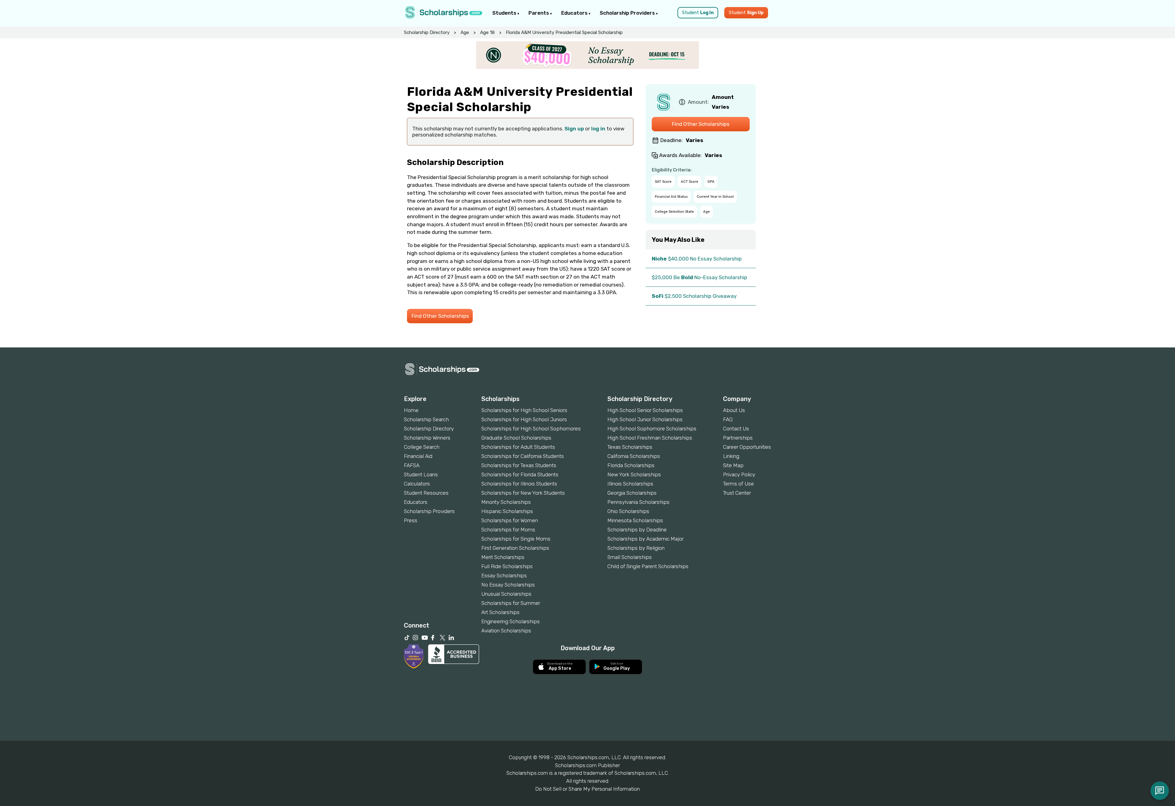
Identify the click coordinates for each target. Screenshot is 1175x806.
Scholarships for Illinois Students (519, 484)
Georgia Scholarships (632, 493)
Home (411, 410)
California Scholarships (633, 456)
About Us (734, 410)
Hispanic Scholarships (507, 511)
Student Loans (421, 474)
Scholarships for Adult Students (518, 447)
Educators (575, 13)
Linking (731, 456)
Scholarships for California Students (522, 456)
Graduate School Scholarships (516, 438)
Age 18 (487, 32)
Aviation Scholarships (506, 631)
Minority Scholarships (506, 502)
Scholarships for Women (509, 520)
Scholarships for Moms (508, 530)
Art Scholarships (500, 612)
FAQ (728, 419)
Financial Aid (418, 456)
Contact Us (736, 428)
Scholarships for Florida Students (519, 474)
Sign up (574, 129)
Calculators (417, 484)
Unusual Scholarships (506, 594)
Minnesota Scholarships (635, 520)
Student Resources (426, 493)
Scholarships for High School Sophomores (531, 428)
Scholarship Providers (628, 13)
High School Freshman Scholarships (649, 438)
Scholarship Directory (426, 32)
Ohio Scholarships (628, 511)
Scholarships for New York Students (523, 493)
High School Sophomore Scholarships (651, 428)
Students (504, 13)
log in (598, 129)
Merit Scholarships (502, 557)
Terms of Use (738, 484)
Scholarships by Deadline (637, 530)
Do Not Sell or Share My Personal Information (587, 789)
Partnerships (738, 438)
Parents (539, 13)
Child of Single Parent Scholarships (647, 566)
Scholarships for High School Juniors (524, 419)
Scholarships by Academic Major (645, 539)
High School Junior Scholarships (645, 419)
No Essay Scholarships (508, 585)
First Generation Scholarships (515, 548)
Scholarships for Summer (510, 603)
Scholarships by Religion (636, 548)
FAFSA (412, 465)
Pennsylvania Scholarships (638, 502)
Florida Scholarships (631, 465)
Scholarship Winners (427, 438)
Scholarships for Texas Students (518, 465)
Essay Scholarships (504, 575)
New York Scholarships (634, 474)
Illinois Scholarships (630, 484)
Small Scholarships (629, 557)
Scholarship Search (426, 419)
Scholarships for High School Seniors (524, 410)
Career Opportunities (747, 447)
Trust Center (737, 493)
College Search (421, 447)
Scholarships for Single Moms (515, 539)
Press (410, 520)
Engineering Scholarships (510, 621)
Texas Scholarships (629, 447)
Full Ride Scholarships (507, 566)
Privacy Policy (739, 474)
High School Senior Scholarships (645, 410)
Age (465, 32)
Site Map (733, 465)
